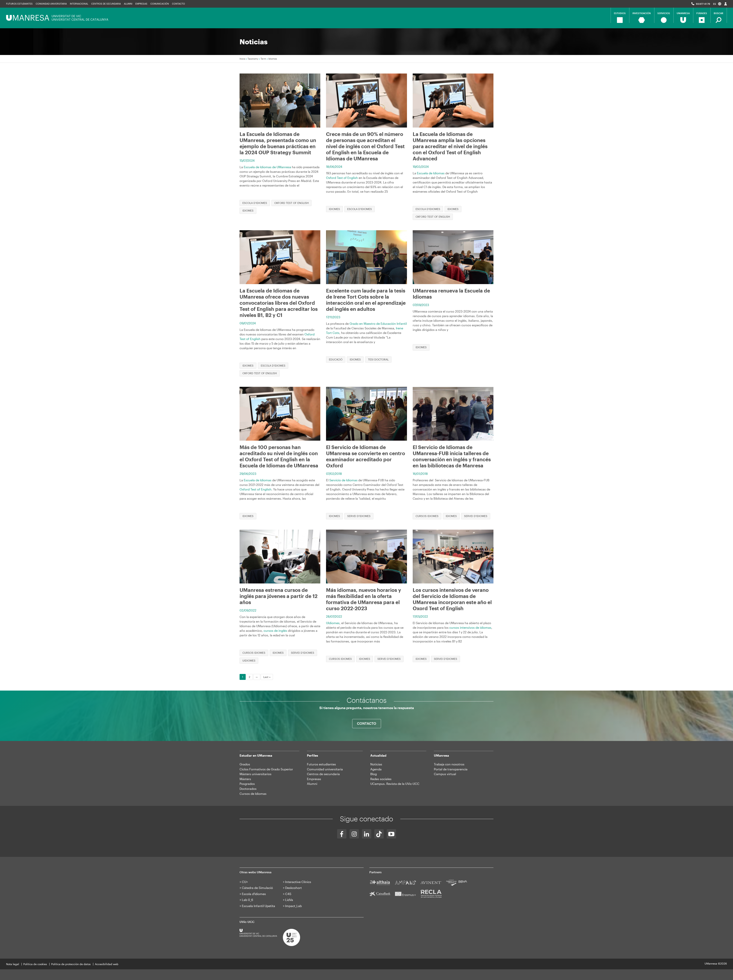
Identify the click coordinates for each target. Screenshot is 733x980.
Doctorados (248, 788)
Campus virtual (445, 774)
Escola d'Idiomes (254, 202)
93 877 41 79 (703, 3)
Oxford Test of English (291, 202)
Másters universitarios (255, 774)
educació (335, 359)
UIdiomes (248, 660)
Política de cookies (35, 964)
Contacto (178, 3)
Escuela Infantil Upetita (258, 906)
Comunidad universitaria (51, 3)
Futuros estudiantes (19, 3)
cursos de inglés (275, 630)
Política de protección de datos (71, 964)
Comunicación (159, 3)
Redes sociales (381, 779)
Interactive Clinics (298, 882)
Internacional (79, 3)
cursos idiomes (427, 516)
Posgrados (247, 783)
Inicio (242, 58)
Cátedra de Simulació (257, 888)
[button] (717, 3)
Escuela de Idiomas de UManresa (267, 167)
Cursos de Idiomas (253, 793)
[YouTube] (391, 834)
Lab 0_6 (247, 900)
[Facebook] (341, 834)
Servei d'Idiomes (359, 516)
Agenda (376, 769)
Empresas (141, 3)
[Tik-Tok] (379, 834)
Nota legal (12, 964)
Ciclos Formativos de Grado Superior (266, 769)
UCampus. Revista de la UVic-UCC (394, 783)
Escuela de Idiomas (431, 173)
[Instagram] (354, 834)
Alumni (128, 3)
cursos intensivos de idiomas (470, 627)
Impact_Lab (293, 906)
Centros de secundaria (106, 3)
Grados (245, 764)
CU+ (245, 882)
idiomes (247, 210)
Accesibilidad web (106, 964)
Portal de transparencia (450, 769)
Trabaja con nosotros (449, 764)
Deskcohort (293, 888)
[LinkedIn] (366, 834)
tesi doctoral (378, 359)
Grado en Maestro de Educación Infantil (378, 323)
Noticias (376, 764)
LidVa (289, 900)
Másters (245, 779)
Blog (373, 774)
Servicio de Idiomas (343, 480)
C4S (288, 894)
